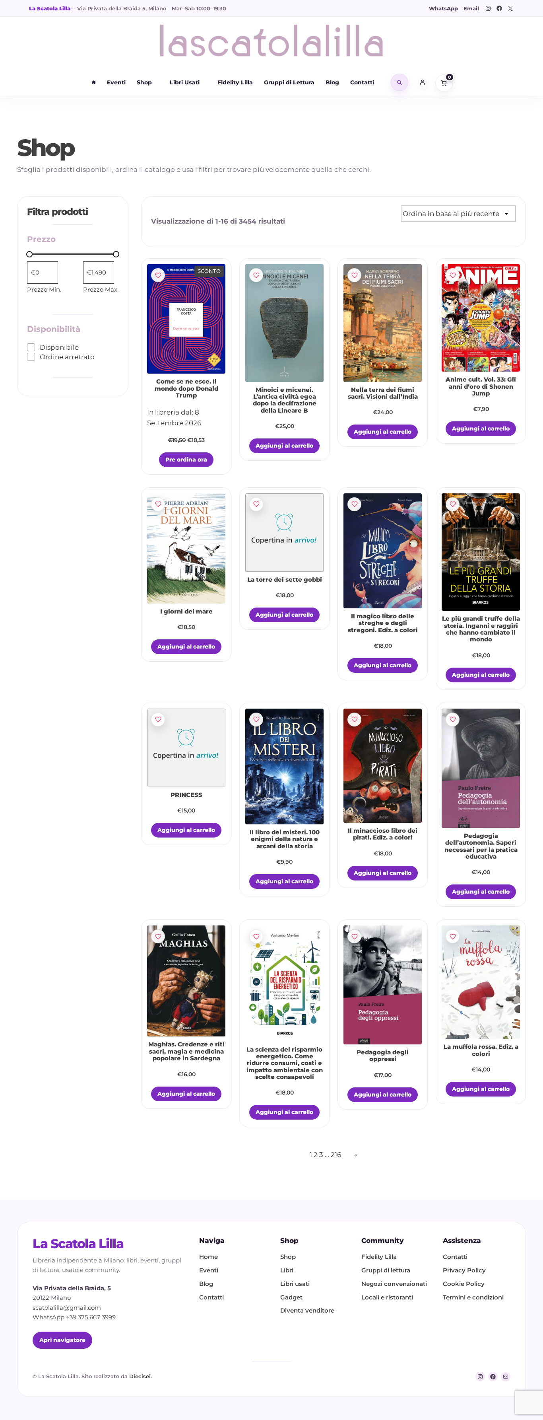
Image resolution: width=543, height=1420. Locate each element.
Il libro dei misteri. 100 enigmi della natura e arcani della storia (285, 839)
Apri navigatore (62, 1340)
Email (471, 8)
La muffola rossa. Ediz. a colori (481, 1050)
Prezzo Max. (100, 289)
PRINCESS (186, 795)
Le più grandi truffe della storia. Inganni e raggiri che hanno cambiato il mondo (481, 629)
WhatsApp (443, 8)
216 (336, 1154)
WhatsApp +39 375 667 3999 (74, 1317)
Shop (144, 82)
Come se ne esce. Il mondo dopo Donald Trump (186, 388)
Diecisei (140, 1376)
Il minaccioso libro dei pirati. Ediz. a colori (382, 834)
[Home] (93, 82)
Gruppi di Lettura (289, 82)
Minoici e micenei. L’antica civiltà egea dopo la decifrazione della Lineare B (284, 400)
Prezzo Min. (44, 289)
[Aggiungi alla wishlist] (158, 275)
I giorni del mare (186, 611)
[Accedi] (422, 82)
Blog (332, 82)
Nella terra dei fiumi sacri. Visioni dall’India (383, 393)
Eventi (116, 82)
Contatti (362, 82)
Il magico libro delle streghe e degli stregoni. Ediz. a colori (383, 623)
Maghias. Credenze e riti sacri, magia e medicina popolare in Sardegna (186, 1051)
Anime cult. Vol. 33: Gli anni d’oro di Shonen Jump (481, 386)
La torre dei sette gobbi (284, 580)
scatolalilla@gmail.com (67, 1307)
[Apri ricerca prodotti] (399, 82)
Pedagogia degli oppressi (383, 1056)
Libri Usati (185, 82)
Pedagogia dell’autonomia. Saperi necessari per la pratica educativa (481, 846)
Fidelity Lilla (235, 82)
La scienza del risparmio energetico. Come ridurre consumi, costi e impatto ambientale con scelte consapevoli (284, 1063)
